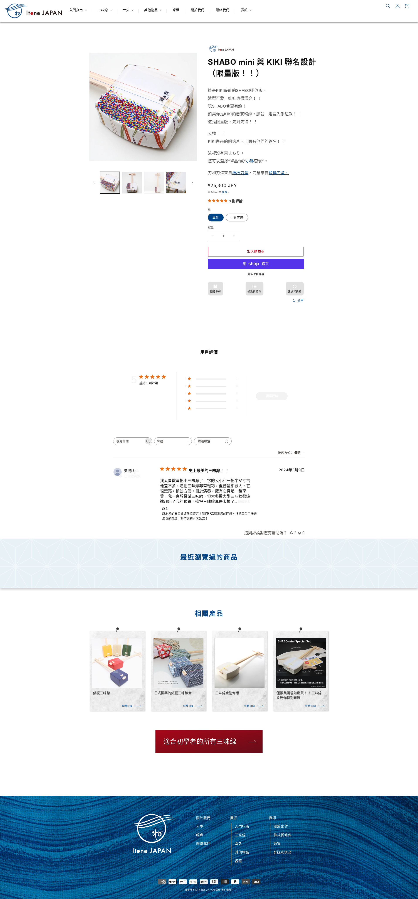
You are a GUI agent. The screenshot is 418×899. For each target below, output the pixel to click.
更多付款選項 (256, 274)
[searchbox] (128, 441)
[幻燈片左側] (94, 182)
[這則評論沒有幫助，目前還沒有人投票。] (299, 533)
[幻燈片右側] (192, 182)
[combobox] (173, 441)
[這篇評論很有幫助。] (291, 533)
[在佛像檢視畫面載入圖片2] (132, 183)
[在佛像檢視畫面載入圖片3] (154, 183)
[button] (78, 10)
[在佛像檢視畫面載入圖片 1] (110, 183)
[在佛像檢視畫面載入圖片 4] (176, 183)
